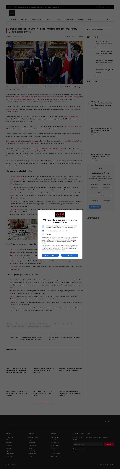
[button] (60, 234)
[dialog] (60, 234)
